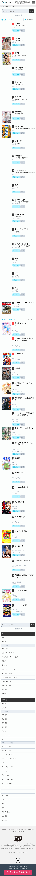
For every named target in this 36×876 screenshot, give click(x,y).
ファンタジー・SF (7, 767)
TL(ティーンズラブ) (8, 787)
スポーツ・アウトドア (8, 669)
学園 (3, 808)
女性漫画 (4, 727)
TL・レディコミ (7, 735)
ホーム (3, 6)
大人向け (4, 731)
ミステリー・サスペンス (9, 758)
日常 (3, 763)
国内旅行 (4, 689)
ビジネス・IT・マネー (8, 653)
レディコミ (5, 791)
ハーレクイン (6, 799)
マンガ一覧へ (29, 319)
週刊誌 (4, 661)
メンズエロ (5, 795)
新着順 (4, 708)
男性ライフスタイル (8, 673)
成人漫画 (4, 816)
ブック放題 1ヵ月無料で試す (18, 872)
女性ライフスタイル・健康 (10, 657)
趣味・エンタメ (6, 685)
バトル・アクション (8, 754)
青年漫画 (4, 723)
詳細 (22, 30)
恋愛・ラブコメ (6, 746)
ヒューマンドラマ (7, 750)
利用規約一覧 (31, 829)
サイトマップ (21, 831)
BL (3, 739)
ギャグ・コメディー (8, 783)
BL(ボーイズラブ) (7, 779)
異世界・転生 (6, 812)
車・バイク (5, 665)
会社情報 (4, 829)
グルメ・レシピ (6, 681)
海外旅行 (4, 694)
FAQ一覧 (14, 831)
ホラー (4, 803)
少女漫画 (4, 719)
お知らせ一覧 (11, 829)
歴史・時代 (5, 775)
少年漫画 (4, 715)
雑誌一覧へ (30, 19)
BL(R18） (5, 820)
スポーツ (4, 771)
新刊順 (4, 637)
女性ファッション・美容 (9, 677)
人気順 (4, 642)
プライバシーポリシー (21, 829)
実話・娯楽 (5, 649)
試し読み (16, 30)
